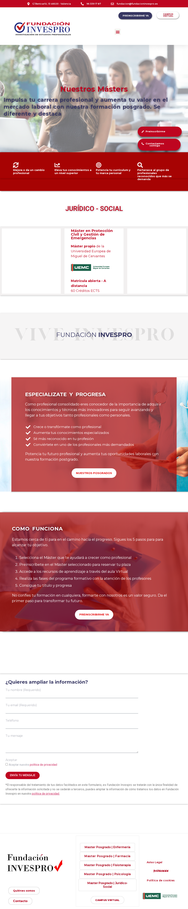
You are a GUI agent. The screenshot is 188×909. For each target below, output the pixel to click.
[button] (118, 32)
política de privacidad (43, 764)
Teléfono (12, 720)
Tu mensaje (14, 735)
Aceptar (11, 760)
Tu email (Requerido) (21, 705)
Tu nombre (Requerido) (23, 690)
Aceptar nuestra (33, 764)
